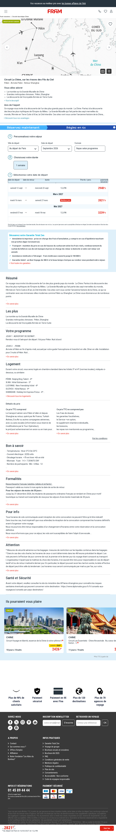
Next (108, 47)
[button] (16, 697)
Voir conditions (21, 226)
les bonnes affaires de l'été (74, 3)
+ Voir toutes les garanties (19, 263)
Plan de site (49, 769)
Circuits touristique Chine (20, 17)
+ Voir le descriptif (11, 100)
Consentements (51, 773)
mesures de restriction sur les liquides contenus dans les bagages (78, 550)
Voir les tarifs (107, 829)
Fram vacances (5, 17)
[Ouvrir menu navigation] (4, 11)
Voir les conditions (99, 438)
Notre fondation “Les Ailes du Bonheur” (21, 757)
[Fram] (54, 11)
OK (105, 722)
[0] (105, 11)
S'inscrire (68, 722)
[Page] (10, 722)
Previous (7, 47)
